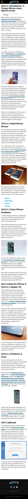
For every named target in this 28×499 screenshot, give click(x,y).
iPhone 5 (7, 203)
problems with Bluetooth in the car (10, 382)
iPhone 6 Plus (8, 200)
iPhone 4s (7, 205)
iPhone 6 (7, 198)
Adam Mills (6, 14)
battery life (19, 376)
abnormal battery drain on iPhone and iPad (12, 378)
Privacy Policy (14, 491)
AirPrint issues (14, 380)
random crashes (5, 380)
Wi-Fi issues (22, 380)
